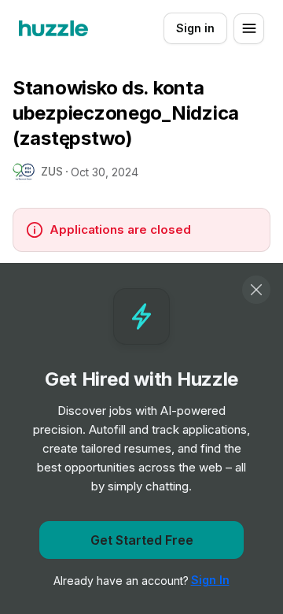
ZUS (52, 171)
